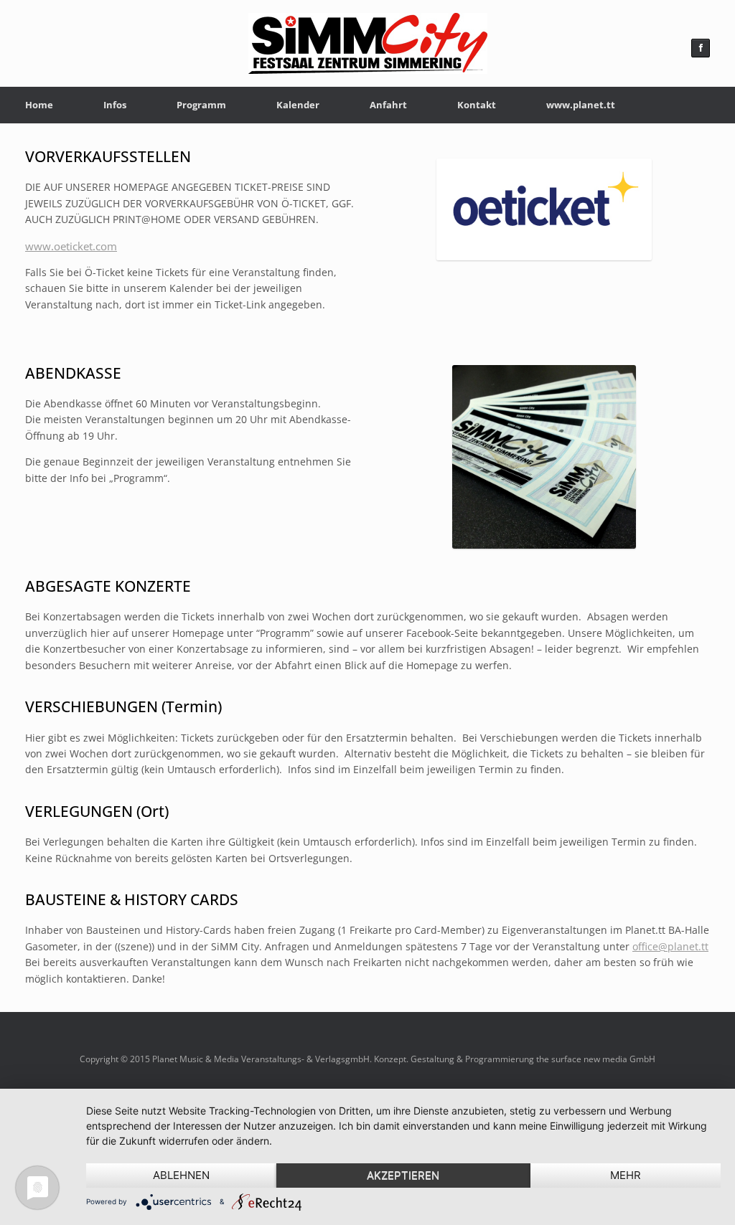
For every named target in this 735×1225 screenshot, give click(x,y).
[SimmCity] (367, 43)
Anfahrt (388, 104)
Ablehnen (181, 1175)
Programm (201, 104)
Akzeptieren (403, 1175)
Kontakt (476, 104)
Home (39, 104)
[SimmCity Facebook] (700, 48)
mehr (625, 1175)
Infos (114, 104)
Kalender (297, 104)
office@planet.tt (670, 946)
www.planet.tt (580, 104)
